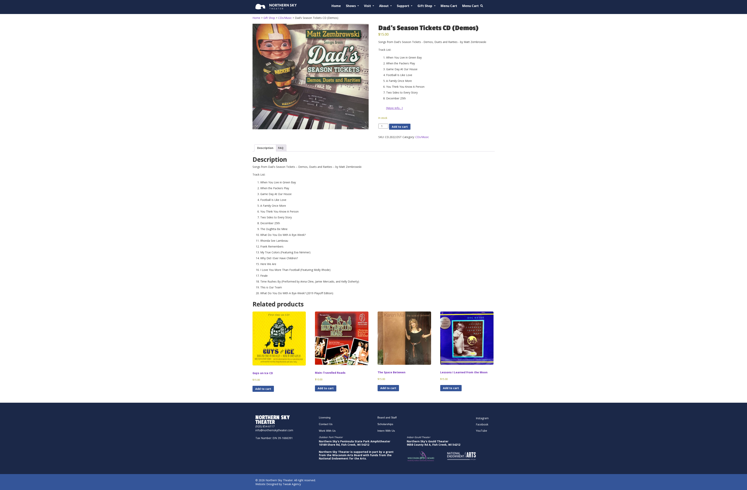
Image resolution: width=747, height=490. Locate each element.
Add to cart (400, 127)
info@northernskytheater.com (274, 430)
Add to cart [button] (263, 389)
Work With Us (327, 430)
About (384, 6)
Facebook (482, 424)
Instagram (482, 418)
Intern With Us (386, 430)
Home (336, 6)
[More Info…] (394, 108)
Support (403, 6)
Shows (351, 6)
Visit (368, 6)
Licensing (325, 417)
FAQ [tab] (280, 148)
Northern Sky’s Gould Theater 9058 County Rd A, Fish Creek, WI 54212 (433, 442)
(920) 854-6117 (264, 426)
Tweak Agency (292, 484)
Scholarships (385, 424)
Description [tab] (265, 148)
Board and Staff (387, 417)
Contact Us (325, 424)
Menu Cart (449, 6)
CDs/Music (422, 137)
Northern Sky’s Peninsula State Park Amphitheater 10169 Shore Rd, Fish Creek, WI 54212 (354, 442)
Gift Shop (425, 6)
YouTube (481, 430)
